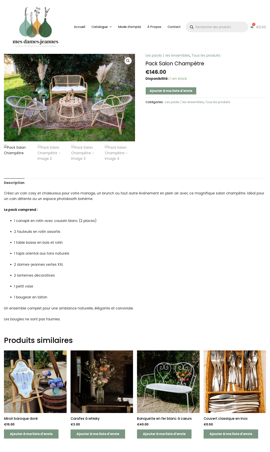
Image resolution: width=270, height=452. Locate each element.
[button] (110, 27)
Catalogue (100, 27)
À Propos (154, 27)
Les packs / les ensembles (167, 55)
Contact (174, 27)
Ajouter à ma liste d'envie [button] (31, 434)
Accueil (79, 27)
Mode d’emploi (129, 27)
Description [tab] (14, 182)
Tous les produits (206, 55)
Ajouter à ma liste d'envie (171, 90)
